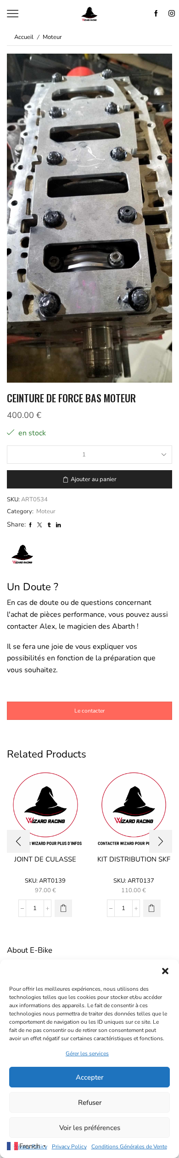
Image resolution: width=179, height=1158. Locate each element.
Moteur (52, 37)
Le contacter (89, 710)
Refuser (89, 1102)
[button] (165, 971)
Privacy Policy (69, 1146)
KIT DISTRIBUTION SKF (133, 859)
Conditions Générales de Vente (129, 1146)
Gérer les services (87, 1053)
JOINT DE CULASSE (45, 859)
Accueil (24, 37)
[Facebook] (156, 14)
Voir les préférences (89, 1127)
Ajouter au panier (94, 479)
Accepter (89, 1077)
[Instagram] (171, 14)
